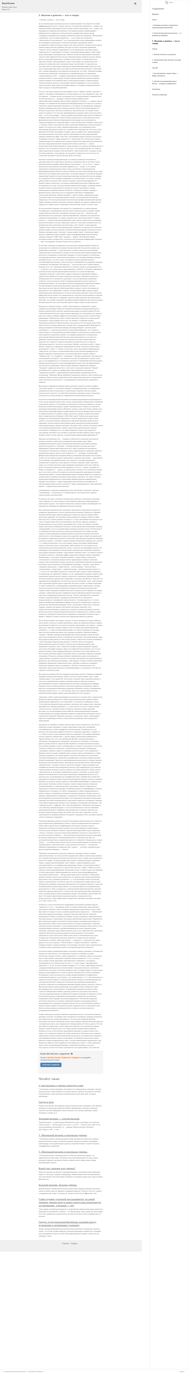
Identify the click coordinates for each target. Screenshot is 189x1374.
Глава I (154, 20)
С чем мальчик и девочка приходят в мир (61, 1085)
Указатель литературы (159, 95)
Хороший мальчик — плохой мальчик (59, 1118)
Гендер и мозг (46, 1102)
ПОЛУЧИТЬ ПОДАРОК (50, 1065)
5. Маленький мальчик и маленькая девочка (63, 1135)
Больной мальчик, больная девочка (58, 1184)
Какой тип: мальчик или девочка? (57, 1168)
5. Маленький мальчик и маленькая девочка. (63, 1151)
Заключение (156, 89)
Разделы (74, 1243)
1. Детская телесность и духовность (164, 54)
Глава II (154, 49)
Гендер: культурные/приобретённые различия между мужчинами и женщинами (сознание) (67, 1223)
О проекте (65, 1243)
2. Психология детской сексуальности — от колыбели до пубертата (23, 1371)
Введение (155, 14)
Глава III (155, 68)
